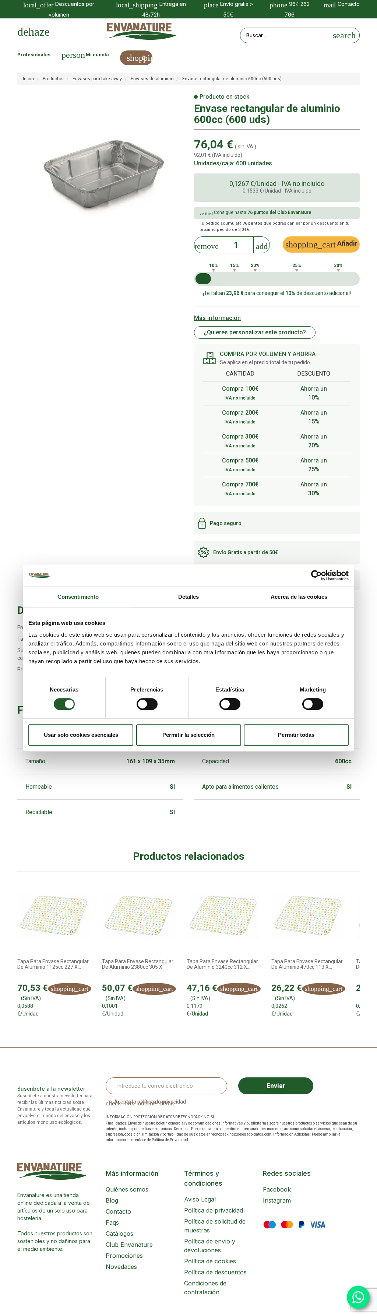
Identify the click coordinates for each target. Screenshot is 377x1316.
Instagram (277, 1200)
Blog (112, 1200)
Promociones (124, 1255)
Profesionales (33, 54)
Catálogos (119, 1233)
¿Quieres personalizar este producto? (255, 332)
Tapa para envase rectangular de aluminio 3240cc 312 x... (222, 964)
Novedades (121, 1266)
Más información (217, 317)
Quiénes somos (127, 1189)
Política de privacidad (213, 1210)
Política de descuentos (215, 1272)
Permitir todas (296, 735)
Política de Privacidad (170, 1140)
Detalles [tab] (188, 597)
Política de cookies (210, 1261)
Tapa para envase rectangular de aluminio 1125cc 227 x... (53, 964)
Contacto (118, 1211)
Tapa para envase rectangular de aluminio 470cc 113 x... (307, 964)
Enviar (276, 1086)
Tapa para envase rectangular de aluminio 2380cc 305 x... (137, 964)
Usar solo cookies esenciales (81, 735)
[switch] (147, 704)
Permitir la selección (188, 735)
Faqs (112, 1222)
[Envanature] (142, 31)
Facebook (277, 1189)
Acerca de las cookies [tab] (299, 597)
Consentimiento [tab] (78, 597)
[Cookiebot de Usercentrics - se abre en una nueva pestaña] (316, 575)
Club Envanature (129, 1244)
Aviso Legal (200, 1199)
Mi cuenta (97, 54)
